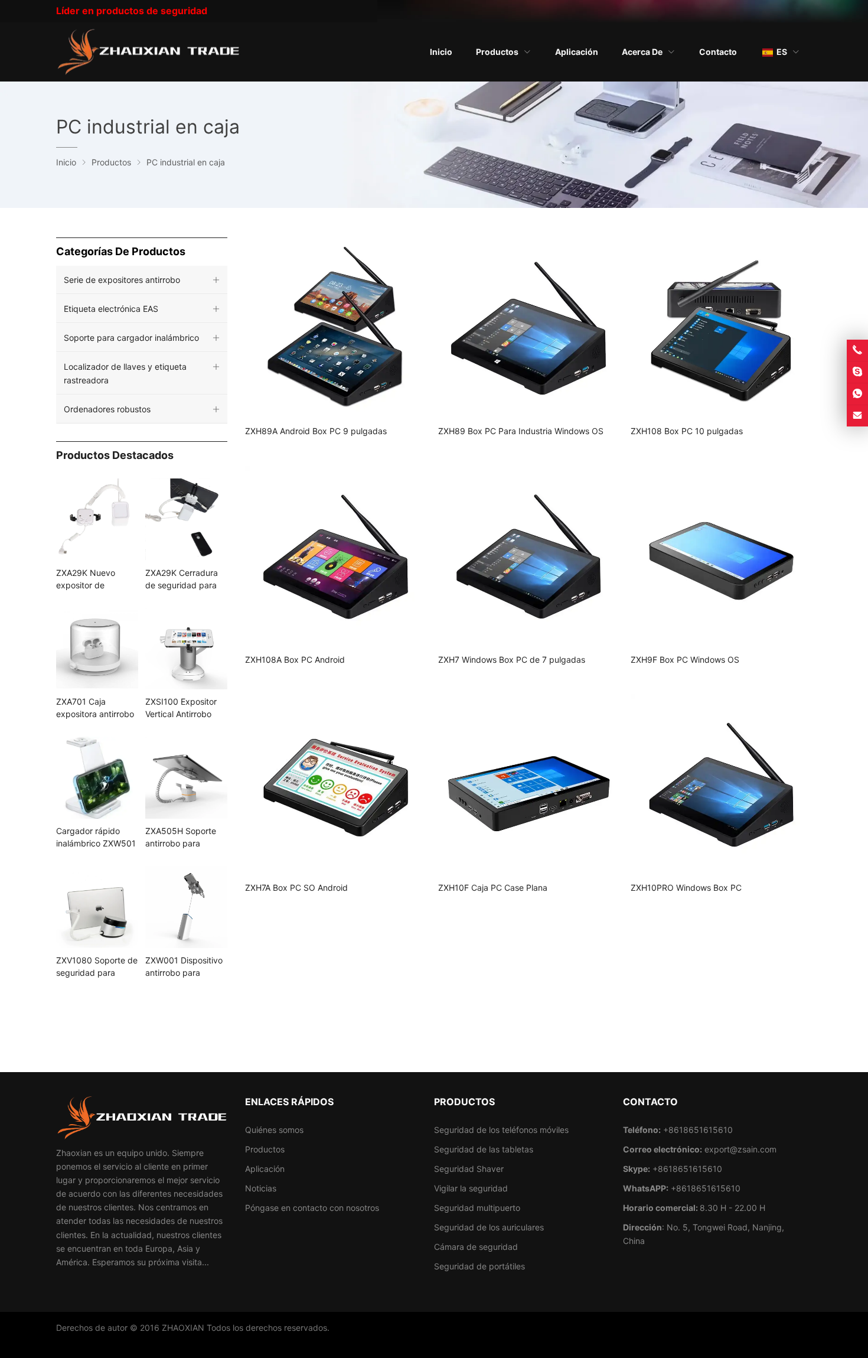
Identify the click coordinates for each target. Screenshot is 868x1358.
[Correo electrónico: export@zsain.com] (857, 415)
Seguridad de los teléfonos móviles (501, 1130)
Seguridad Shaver (469, 1169)
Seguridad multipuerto (477, 1208)
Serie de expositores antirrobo (122, 280)
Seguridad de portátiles (479, 1266)
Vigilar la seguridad (471, 1188)
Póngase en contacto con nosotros (312, 1208)
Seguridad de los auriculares (489, 1227)
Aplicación (265, 1169)
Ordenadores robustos (107, 409)
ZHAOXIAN (183, 1328)
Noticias (260, 1188)
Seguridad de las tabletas (483, 1149)
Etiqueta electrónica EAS (111, 309)
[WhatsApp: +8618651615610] (857, 394)
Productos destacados (115, 455)
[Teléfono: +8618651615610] (857, 350)
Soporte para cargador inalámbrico (131, 338)
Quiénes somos (274, 1130)
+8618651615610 (687, 1169)
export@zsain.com (740, 1149)
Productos (265, 1149)
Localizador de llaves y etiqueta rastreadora (125, 373)
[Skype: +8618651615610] (857, 372)
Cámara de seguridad (476, 1247)
